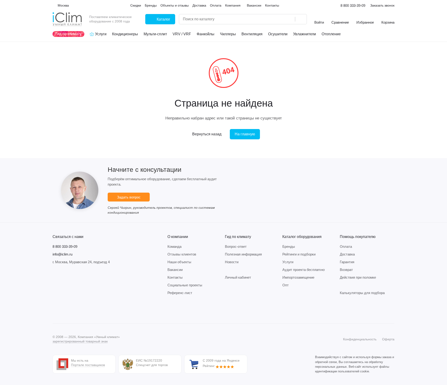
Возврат (346, 270)
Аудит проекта (303, 270)
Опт (285, 285)
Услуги (287, 262)
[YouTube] (74, 309)
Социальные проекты (184, 285)
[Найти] (301, 19)
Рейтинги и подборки (299, 254)
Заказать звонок (382, 5)
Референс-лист (179, 293)
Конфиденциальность (359, 339)
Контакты (175, 277)
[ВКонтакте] (55, 309)
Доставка (347, 254)
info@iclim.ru (62, 254)
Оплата (346, 246)
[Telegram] (64, 309)
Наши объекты (179, 262)
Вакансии (175, 270)
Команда (174, 246)
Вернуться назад (206, 134)
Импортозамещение (298, 277)
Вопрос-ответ (236, 246)
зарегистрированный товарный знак (80, 341)
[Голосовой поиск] (290, 19)
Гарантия (347, 262)
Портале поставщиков (88, 365)
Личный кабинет (238, 277)
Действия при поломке (358, 277)
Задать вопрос (129, 197)
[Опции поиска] (279, 19)
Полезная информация (243, 254)
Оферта (388, 339)
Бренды (288, 246)
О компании (177, 237)
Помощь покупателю (358, 237)
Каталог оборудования (302, 237)
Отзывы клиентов (181, 254)
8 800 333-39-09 (353, 5)
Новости (231, 262)
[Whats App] (83, 309)
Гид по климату (238, 237)
